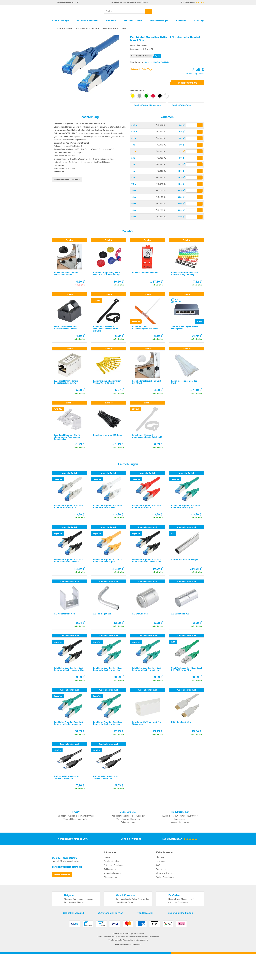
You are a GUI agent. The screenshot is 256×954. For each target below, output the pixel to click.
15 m (133, 197)
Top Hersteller (145, 912)
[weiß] (166, 95)
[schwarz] (160, 95)
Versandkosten (138, 933)
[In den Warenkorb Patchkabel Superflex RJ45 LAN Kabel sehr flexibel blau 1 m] (200, 145)
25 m (133, 210)
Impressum (160, 861)
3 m (133, 164)
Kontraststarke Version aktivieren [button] (128, 944)
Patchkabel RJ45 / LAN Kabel (67, 179)
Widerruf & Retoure (164, 873)
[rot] (153, 95)
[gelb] (132, 95)
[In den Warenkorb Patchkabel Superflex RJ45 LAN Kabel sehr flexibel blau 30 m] (200, 217)
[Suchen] (148, 11)
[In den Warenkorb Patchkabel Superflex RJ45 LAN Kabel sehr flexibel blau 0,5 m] (200, 138)
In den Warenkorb (187, 82)
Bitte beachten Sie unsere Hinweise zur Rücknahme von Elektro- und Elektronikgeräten (128, 818)
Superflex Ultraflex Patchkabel (157, 62)
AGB (158, 865)
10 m (133, 190)
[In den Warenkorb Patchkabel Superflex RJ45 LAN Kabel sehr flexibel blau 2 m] (200, 158)
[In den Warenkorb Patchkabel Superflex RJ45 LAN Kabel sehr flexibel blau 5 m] (200, 178)
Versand (201, 73)
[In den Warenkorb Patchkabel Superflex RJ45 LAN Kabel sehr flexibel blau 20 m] (200, 204)
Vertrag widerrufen (62, 874)
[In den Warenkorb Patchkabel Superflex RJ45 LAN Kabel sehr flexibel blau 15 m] (200, 197)
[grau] (139, 95)
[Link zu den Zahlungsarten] (128, 925)
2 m (133, 157)
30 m (133, 216)
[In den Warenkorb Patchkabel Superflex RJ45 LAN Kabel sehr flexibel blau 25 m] (200, 210)
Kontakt (107, 857)
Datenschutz (161, 869)
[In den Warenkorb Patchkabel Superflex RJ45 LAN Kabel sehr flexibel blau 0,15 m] (200, 125)
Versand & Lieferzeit (112, 873)
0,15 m (134, 125)
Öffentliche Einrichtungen (114, 865)
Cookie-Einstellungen (165, 877)
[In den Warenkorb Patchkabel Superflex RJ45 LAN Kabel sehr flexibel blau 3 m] (200, 164)
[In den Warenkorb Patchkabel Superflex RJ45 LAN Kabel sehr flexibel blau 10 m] (200, 191)
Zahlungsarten (110, 869)
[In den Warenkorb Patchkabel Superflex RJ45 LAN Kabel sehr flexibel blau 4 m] (200, 171)
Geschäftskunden (111, 861)
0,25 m (134, 131)
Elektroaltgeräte (110, 877)
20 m (133, 203)
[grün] (146, 95)
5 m (133, 177)
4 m (133, 170)
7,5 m (133, 184)
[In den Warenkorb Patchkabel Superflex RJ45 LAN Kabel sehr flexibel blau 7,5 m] (200, 184)
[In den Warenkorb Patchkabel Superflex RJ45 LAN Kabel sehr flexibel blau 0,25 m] (200, 132)
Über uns (160, 857)
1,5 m (133, 151)
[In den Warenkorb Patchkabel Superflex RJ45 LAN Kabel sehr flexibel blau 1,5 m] (200, 151)
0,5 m (133, 138)
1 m (133, 144)
